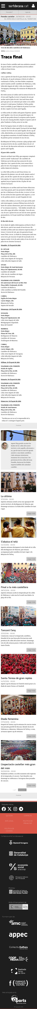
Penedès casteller (8, 17)
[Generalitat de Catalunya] (18, 855)
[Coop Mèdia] (18, 959)
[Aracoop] (18, 867)
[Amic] (18, 923)
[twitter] (9, 810)
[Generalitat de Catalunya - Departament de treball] (18, 893)
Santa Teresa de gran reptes (16, 678)
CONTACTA (28, 816)
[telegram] (21, 810)
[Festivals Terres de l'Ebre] (18, 971)
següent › (22, 790)
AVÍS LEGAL (9, 821)
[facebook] (4, 810)
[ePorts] (18, 999)
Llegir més (31, 513)
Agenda (27, 12)
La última (6, 496)
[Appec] (18, 935)
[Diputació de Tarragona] (18, 843)
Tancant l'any (8, 630)
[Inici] (18, 5)
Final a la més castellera (14, 587)
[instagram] (15, 810)
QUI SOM (9, 816)
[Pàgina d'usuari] (33, 7)
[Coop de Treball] (18, 879)
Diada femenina (9, 719)
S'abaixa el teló (9, 541)
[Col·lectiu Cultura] (18, 947)
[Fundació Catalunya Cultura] (18, 983)
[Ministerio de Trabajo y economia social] (18, 908)
